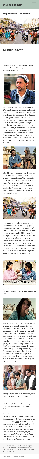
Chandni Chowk (13, 50)
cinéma (24, 448)
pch (18, 446)
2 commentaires (9, 451)
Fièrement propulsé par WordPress (13, 456)
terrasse (24, 446)
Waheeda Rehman (29, 449)
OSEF (17, 421)
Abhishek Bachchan (16, 448)
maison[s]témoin (12, 4)
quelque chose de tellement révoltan (16, 429)
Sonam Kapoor (19, 449)
